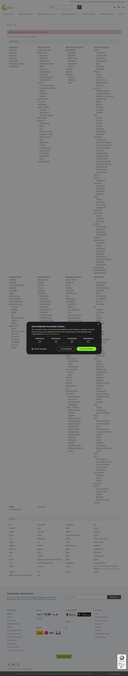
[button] (39, 349)
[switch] (122, 667)
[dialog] (64, 338)
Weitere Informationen (52, 334)
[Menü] (125, 655)
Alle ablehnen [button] (66, 349)
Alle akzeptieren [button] (86, 349)
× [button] (98, 324)
